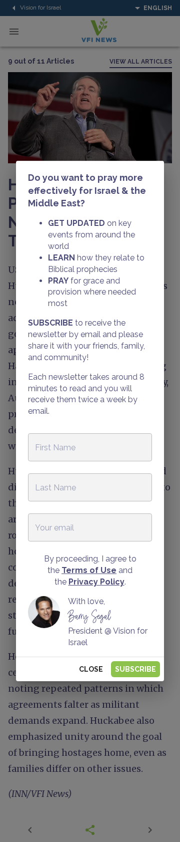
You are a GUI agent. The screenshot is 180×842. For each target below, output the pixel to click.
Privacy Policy (96, 582)
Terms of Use (89, 570)
